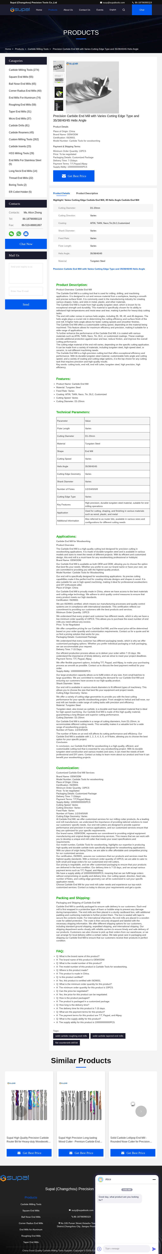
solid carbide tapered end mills (108, 1036)
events (100, 10)
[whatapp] (19, 234)
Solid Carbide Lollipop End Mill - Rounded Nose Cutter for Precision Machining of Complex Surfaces (80, 1140)
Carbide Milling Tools (38, 49)
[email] (26, 234)
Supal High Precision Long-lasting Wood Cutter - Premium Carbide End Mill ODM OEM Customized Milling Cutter (29, 1140)
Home (39, 10)
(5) (25, 162)
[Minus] (154, 1179)
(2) (18, 185)
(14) (23, 171)
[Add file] (99, 1248)
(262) (24, 139)
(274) (24, 70)
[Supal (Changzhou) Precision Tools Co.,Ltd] (20, 10)
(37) (20, 118)
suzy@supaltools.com (114, 2)
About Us (68, 10)
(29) (21, 153)
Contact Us (84, 10)
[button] (21, 1111)
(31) (20, 111)
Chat (142, 10)
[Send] (154, 1248)
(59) (22, 104)
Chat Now (26, 244)
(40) (25, 90)
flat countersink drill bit (66, 1042)
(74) (25, 97)
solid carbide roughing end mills (71, 1036)
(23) (20, 146)
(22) (21, 178)
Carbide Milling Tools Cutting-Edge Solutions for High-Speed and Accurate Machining (135, 1140)
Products (52, 10)
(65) (22, 83)
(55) (21, 77)
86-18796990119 (143, 2)
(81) (19, 125)
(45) (21, 132)
